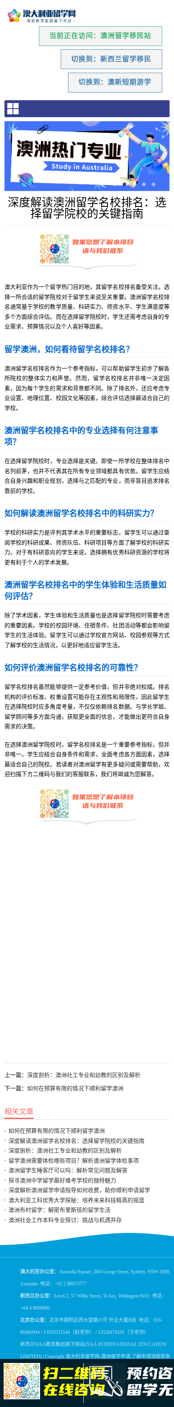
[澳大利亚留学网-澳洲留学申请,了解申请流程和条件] (42, 16)
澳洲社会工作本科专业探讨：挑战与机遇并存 (65, 1220)
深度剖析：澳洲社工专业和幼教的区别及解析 (83, 1075)
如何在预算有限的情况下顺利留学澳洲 (75, 1088)
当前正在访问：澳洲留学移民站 (100, 36)
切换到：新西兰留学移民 (111, 59)
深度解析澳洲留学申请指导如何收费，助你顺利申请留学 (79, 1190)
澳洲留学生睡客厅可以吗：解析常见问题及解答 (67, 1170)
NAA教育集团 (50, 1344)
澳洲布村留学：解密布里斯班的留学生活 (59, 1210)
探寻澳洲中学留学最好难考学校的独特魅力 (62, 1180)
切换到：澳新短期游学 (115, 82)
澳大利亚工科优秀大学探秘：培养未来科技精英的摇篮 (76, 1200)
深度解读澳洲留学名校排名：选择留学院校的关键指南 (76, 1141)
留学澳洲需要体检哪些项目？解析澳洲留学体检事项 (73, 1160)
